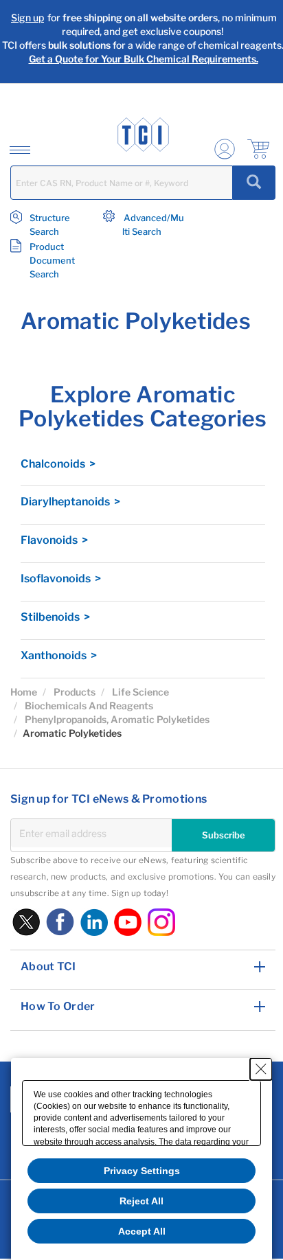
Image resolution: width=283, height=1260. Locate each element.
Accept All (142, 1231)
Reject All (141, 1200)
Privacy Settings (142, 1170)
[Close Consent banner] (261, 1069)
